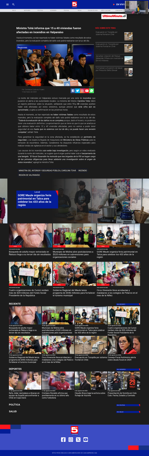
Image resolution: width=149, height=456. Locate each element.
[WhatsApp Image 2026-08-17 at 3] (118, 285)
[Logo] (74, 7)
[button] (47, 170)
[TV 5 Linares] (13, 7)
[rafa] (25, 389)
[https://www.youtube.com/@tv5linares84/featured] (86, 90)
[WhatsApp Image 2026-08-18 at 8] (30, 247)
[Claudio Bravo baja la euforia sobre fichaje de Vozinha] (91, 389)
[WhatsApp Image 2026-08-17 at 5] (118, 247)
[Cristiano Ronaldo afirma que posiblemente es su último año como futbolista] (58, 389)
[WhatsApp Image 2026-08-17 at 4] (30, 285)
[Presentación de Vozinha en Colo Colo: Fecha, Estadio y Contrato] (124, 389)
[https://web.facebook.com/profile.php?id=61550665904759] (63, 446)
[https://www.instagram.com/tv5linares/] (82, 90)
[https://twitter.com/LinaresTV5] (78, 446)
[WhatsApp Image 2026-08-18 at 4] (74, 247)
